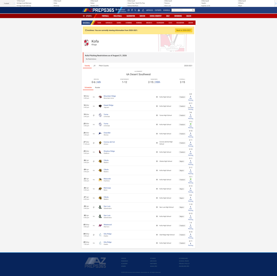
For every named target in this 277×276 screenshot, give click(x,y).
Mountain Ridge (110, 97)
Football (6, 3)
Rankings (139, 23)
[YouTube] (138, 10)
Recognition (180, 23)
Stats (170, 23)
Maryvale (107, 180)
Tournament (160, 23)
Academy (124, 263)
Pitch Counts (104, 66)
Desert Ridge (108, 106)
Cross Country (156, 16)
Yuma (107, 115)
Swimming (178, 16)
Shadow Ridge (109, 152)
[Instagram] (128, 10)
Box (191, 98)
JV (94, 66)
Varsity (87, 66)
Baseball (86, 22)
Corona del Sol (109, 143)
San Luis (108, 207)
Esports (158, 10)
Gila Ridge (107, 235)
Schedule (88, 87)
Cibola (106, 161)
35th (157, 82)
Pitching (190, 100)
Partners (153, 263)
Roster (97, 87)
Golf (168, 16)
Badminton (131, 16)
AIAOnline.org (184, 266)
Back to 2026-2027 (183, 30)
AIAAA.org (153, 266)
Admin (123, 266)
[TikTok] (143, 10)
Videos (123, 258)
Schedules (109, 23)
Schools (166, 10)
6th (99, 82)
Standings (129, 23)
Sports (89, 15)
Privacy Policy (184, 263)
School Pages (184, 261)
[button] (275, 3)
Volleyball (118, 16)
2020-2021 (188, 66)
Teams (99, 23)
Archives (153, 261)
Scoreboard (183, 258)
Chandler (107, 134)
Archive (190, 23)
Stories (153, 258)
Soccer (142, 16)
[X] (135, 10)
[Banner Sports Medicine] (120, 10)
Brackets (149, 23)
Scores (119, 23)
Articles (149, 10)
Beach (188, 16)
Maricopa (107, 189)
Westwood (108, 226)
